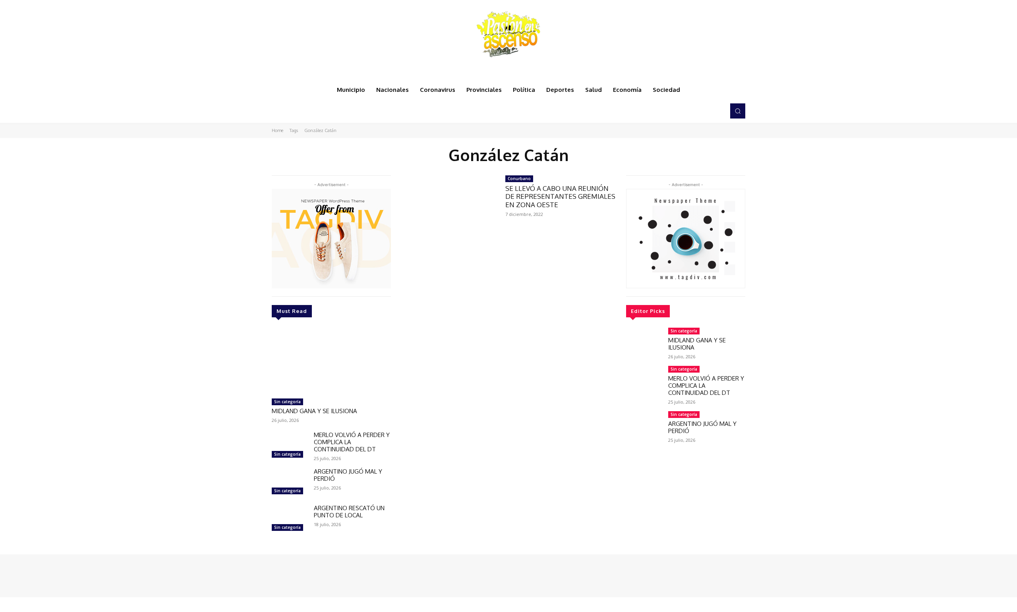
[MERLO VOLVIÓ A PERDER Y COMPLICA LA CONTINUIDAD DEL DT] (289, 445)
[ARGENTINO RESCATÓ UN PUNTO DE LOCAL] (289, 519)
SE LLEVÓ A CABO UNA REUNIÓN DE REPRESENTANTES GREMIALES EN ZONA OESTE (560, 196)
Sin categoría (287, 401)
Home (277, 130)
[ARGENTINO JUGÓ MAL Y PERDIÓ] (289, 482)
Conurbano (519, 178)
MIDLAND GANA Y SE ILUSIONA (314, 411)
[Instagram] (694, 111)
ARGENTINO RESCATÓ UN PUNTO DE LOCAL (349, 511)
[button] (737, 111)
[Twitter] (705, 111)
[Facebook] (683, 111)
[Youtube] (716, 111)
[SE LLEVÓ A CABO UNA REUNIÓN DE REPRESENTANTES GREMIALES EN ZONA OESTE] (448, 205)
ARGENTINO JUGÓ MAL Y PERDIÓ (348, 475)
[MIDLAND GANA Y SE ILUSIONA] (331, 361)
